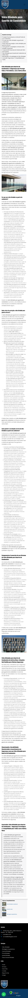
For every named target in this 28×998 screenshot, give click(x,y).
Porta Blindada (6, 953)
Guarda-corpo (10, 909)
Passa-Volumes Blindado (10, 589)
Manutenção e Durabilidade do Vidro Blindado (14, 56)
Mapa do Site (5, 973)
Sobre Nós (5, 969)
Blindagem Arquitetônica (8, 949)
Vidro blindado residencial (12, 904)
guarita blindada (8, 231)
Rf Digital (18, 995)
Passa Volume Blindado (8, 957)
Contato (4, 971)
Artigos (4, 975)
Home (3, 964)
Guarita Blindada (6, 951)
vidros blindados (6, 142)
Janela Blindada (6, 955)
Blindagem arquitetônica (12, 914)
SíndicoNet (16, 735)
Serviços (4, 966)
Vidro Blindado (6, 947)
